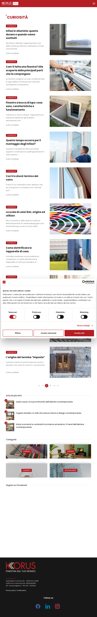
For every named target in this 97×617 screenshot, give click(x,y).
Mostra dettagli (83, 326)
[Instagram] (57, 606)
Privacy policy (11, 590)
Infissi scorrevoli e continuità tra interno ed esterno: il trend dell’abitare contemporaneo (50, 426)
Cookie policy (21, 590)
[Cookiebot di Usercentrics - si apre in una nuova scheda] (84, 282)
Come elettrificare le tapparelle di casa (19, 249)
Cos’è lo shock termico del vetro (22, 177)
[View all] (26, 451)
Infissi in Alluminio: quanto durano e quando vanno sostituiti (22, 34)
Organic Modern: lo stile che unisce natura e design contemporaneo (48, 413)
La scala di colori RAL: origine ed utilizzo (25, 213)
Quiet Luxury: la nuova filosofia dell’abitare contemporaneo (44, 401)
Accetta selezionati (48, 333)
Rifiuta (17, 333)
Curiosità (11, 26)
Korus (16, 53)
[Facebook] (38, 606)
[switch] (36, 317)
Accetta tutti (79, 333)
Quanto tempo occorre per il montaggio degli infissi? (23, 142)
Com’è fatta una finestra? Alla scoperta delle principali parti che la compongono (24, 70)
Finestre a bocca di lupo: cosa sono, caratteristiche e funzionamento (24, 106)
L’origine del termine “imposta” (25, 357)
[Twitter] (48, 606)
